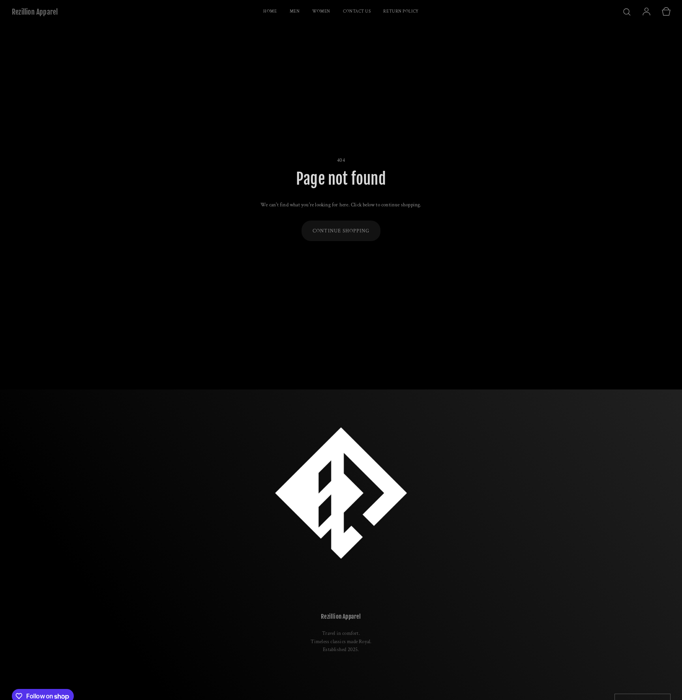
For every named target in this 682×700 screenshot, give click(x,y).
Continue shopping (341, 231)
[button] (626, 12)
